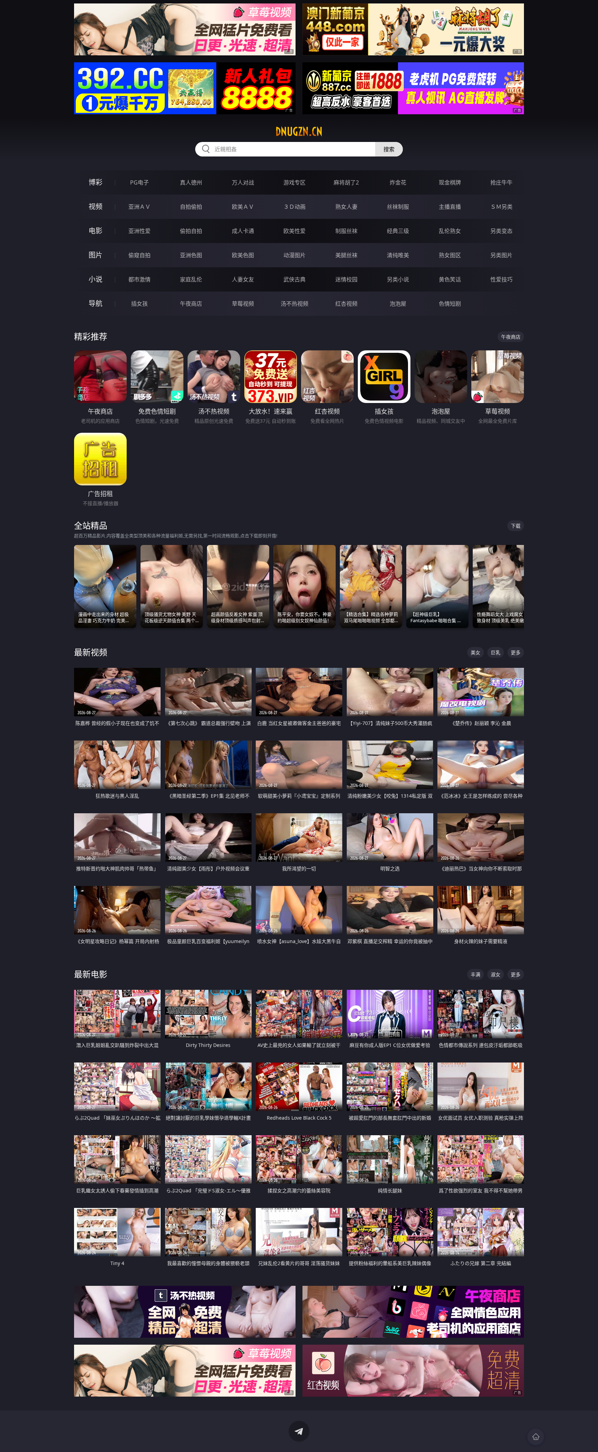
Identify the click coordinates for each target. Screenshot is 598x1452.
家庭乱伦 (191, 279)
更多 (515, 652)
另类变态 (501, 231)
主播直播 (450, 206)
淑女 (495, 974)
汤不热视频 (294, 303)
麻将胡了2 (346, 182)
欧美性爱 (294, 231)
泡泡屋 (398, 303)
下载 (515, 525)
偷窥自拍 (139, 255)
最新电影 (90, 974)
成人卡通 (243, 231)
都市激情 (139, 279)
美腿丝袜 (346, 255)
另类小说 (398, 279)
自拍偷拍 (191, 206)
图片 (95, 255)
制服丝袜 (346, 231)
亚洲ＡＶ (139, 206)
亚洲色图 (191, 255)
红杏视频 (346, 303)
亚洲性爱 (139, 231)
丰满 (475, 974)
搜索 (389, 149)
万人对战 (243, 182)
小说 (95, 279)
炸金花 (398, 182)
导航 (95, 303)
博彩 (95, 182)
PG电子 (139, 182)
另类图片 (501, 255)
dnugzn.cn (299, 131)
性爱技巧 (501, 279)
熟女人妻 (346, 206)
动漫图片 (294, 255)
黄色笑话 (450, 279)
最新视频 (90, 652)
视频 (95, 206)
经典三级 (398, 231)
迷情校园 (346, 279)
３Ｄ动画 (294, 206)
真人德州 (191, 182)
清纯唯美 (398, 255)
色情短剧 (450, 303)
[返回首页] (535, 1436)
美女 (475, 652)
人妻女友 (243, 279)
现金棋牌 (450, 182)
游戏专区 (294, 182)
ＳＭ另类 (501, 206)
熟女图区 (450, 255)
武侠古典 (294, 279)
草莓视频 (243, 303)
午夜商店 (191, 303)
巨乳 (495, 652)
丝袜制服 (398, 206)
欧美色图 (243, 255)
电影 (95, 230)
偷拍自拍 (191, 231)
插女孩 (139, 303)
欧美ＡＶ (243, 206)
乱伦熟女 (450, 231)
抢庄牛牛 (501, 182)
